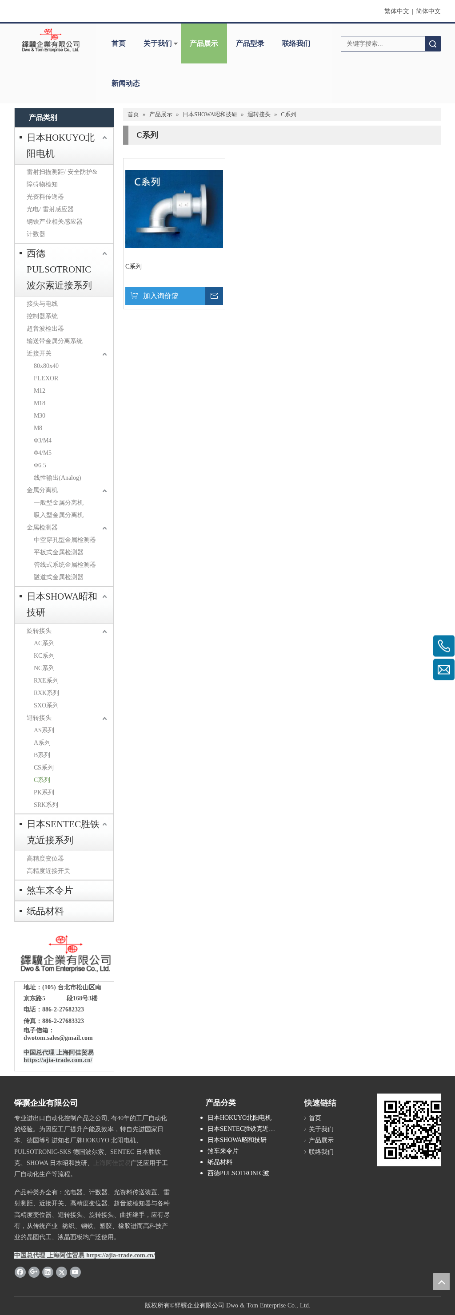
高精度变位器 (45, 858)
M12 (39, 390)
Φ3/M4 (43, 440)
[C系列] (174, 208)
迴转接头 (39, 718)
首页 (119, 43)
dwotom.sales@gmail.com (58, 1038)
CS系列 (44, 767)
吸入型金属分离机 (59, 515)
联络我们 (296, 43)
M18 (39, 403)
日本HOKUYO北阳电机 (61, 145)
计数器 (36, 234)
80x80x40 (46, 366)
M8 (38, 428)
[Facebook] (20, 1271)
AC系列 (44, 643)
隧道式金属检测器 (59, 577)
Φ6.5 (40, 465)
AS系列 (44, 730)
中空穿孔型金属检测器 (65, 540)
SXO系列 (46, 705)
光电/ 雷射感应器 (50, 209)
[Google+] (34, 1271)
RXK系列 (46, 693)
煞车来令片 (50, 890)
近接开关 (39, 353)
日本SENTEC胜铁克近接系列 (63, 832)
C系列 (42, 780)
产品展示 (204, 43)
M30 (39, 415)
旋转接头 (39, 631)
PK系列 (44, 792)
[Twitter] (61, 1271)
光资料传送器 (45, 196)
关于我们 (158, 43)
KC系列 (44, 655)
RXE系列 (46, 680)
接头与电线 (42, 303)
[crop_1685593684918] (64, 954)
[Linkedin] (47, 1271)
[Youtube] (75, 1271)
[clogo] (50, 40)
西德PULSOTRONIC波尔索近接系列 (59, 269)
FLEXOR (46, 378)
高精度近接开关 (48, 871)
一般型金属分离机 (59, 502)
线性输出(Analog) (57, 477)
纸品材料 (45, 911)
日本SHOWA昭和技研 (62, 604)
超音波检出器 (45, 328)
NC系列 (44, 668)
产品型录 (250, 43)
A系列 (42, 742)
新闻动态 (126, 83)
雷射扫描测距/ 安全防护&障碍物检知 (62, 178)
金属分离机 (42, 490)
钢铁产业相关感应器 (55, 221)
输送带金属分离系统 (55, 341)
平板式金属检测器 (59, 552)
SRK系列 (46, 805)
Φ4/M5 (43, 453)
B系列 (42, 755)
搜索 (432, 43)
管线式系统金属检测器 (65, 564)
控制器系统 (42, 316)
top (441, 1281)
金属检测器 (42, 527)
